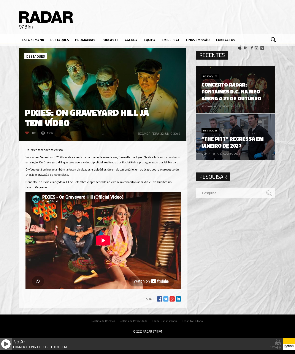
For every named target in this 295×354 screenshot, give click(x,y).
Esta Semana (33, 39)
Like (33, 133)
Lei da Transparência (165, 321)
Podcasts (110, 39)
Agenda (131, 39)
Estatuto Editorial (192, 321)
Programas (85, 39)
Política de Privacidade (134, 321)
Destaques (59, 39)
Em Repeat (171, 39)
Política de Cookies (103, 321)
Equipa (149, 39)
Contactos (225, 39)
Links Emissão (198, 39)
